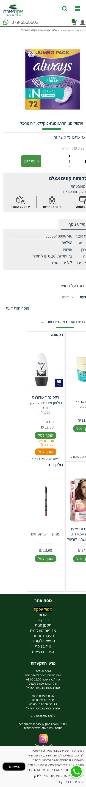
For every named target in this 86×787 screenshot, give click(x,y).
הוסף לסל (31, 161)
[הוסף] (69, 156)
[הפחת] (69, 166)
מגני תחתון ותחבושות (69, 30)
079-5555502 (24, 22)
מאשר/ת (13, 766)
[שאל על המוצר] (20, 200)
